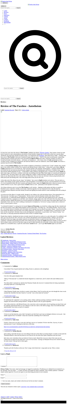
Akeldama (41, 155)
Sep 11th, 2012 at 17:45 (10, 350)
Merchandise (7, 22)
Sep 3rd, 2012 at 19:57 (10, 287)
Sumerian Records (9, 110)
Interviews (6, 15)
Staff (8, 396)
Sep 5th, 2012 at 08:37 (10, 310)
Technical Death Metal (33, 233)
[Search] (1, 3)
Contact (6, 19)
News (5, 13)
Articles (6, 16)
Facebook (6, 21)
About (5, 18)
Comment (4, 366)
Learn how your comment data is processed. (32, 386)
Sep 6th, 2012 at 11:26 (10, 343)
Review (15, 233)
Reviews (6, 12)
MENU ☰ (5, 3)
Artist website (25, 110)
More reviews (4, 259)
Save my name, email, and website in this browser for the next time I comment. (23, 381)
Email (3, 377)
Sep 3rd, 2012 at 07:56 (10, 271)
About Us (3, 396)
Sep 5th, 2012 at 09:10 (10, 318)
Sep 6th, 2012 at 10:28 (10, 329)
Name (3, 374)
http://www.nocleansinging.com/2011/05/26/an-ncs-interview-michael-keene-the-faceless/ (27, 326)
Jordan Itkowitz (8, 233)
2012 (2, 233)
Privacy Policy (18, 396)
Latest (5, 10)
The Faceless (43, 233)
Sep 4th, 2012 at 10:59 (10, 295)
